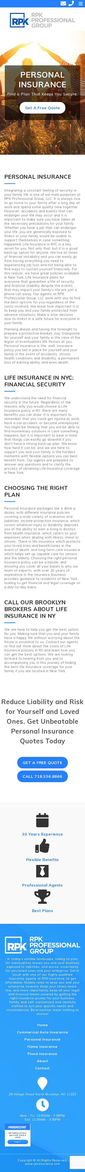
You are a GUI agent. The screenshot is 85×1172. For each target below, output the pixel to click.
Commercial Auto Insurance (42, 1032)
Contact (42, 1068)
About (42, 1061)
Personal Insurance (42, 1039)
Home (42, 1025)
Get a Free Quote (42, 762)
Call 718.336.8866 (42, 776)
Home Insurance (42, 1046)
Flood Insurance (42, 1053)
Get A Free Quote (42, 107)
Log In (18, 1141)
